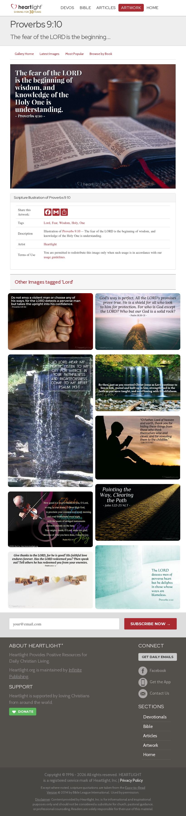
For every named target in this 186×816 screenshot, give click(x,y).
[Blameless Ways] (137, 576)
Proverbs (56, 197)
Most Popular (74, 54)
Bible (85, 7)
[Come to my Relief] (50, 420)
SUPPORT (21, 686)
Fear (54, 223)
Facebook (158, 670)
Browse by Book (101, 54)
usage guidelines (54, 257)
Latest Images (49, 54)
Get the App (160, 681)
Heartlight (50, 244)
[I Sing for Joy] (50, 518)
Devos (67, 7)
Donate (22, 712)
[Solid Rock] (137, 321)
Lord (47, 223)
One (82, 223)
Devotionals (154, 717)
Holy (75, 223)
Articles (106, 7)
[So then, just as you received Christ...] (137, 382)
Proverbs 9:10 (71, 231)
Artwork (131, 7)
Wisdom (64, 223)
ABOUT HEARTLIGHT (36, 645)
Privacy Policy (131, 780)
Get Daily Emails (158, 657)
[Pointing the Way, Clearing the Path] (137, 512)
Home (149, 754)
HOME (152, 7)
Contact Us (159, 693)
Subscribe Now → (150, 624)
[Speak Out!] (50, 579)
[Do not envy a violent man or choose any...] (50, 321)
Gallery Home (24, 54)
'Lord (67, 282)
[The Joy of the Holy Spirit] (137, 447)
